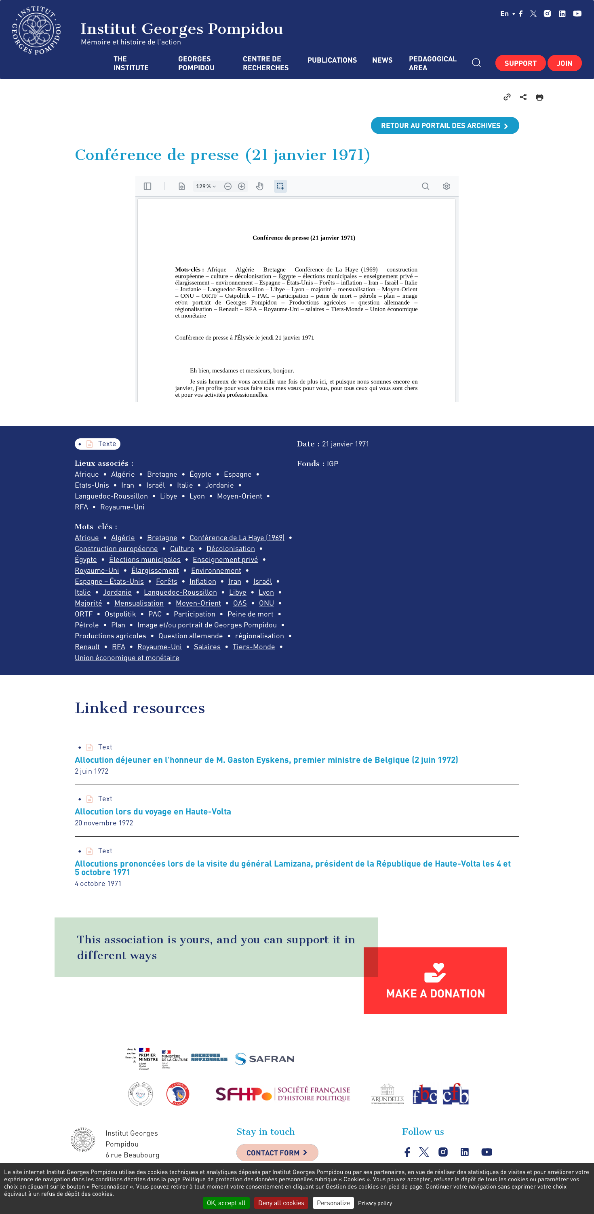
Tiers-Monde (254, 646)
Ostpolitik (120, 613)
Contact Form (273, 1152)
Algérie (123, 537)
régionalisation (259, 635)
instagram (547, 13)
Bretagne (162, 537)
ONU (266, 602)
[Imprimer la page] (539, 96)
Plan (118, 624)
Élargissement (155, 570)
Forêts (166, 580)
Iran (234, 580)
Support (521, 63)
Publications (332, 60)
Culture (182, 548)
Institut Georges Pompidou (179, 28)
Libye (237, 591)
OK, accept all (226, 1203)
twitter (533, 13)
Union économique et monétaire (127, 657)
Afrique (87, 537)
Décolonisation (230, 548)
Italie (83, 591)
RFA (118, 646)
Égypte (86, 559)
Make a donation (435, 993)
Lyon (266, 591)
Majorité (88, 602)
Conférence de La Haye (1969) (237, 537)
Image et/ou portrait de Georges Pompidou (207, 624)
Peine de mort (250, 613)
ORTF (84, 613)
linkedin (562, 13)
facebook (520, 13)
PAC (155, 613)
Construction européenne (116, 548)
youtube (577, 13)
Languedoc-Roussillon (180, 591)
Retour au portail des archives (441, 125)
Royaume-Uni (97, 570)
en (505, 13)
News (382, 60)
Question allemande (190, 635)
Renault (87, 646)
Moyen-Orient (198, 602)
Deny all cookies (281, 1203)
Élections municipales (145, 559)
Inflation (203, 580)
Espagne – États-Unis (109, 580)
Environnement (216, 570)
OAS (240, 602)
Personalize (333, 1203)
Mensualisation (139, 602)
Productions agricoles (110, 635)
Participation (194, 613)
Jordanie (117, 591)
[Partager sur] (523, 96)
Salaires (207, 646)
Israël (262, 580)
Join (565, 63)
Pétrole (87, 624)
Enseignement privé (225, 559)
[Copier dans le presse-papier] (507, 96)
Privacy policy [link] (375, 1202)
